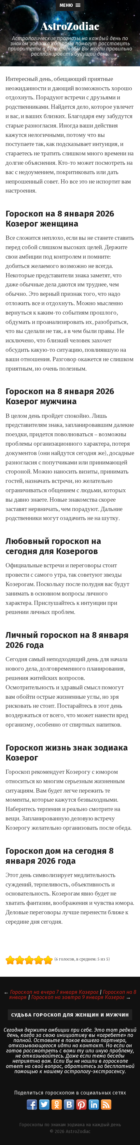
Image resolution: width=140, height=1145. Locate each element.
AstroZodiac (70, 26)
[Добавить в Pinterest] (81, 1104)
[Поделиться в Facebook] (32, 1104)
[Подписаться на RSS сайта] (106, 1104)
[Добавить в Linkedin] (94, 1104)
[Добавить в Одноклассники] (56, 1104)
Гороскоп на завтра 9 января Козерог (77, 997)
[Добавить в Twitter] (44, 1104)
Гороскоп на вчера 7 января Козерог (54, 992)
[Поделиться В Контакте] (69, 1104)
